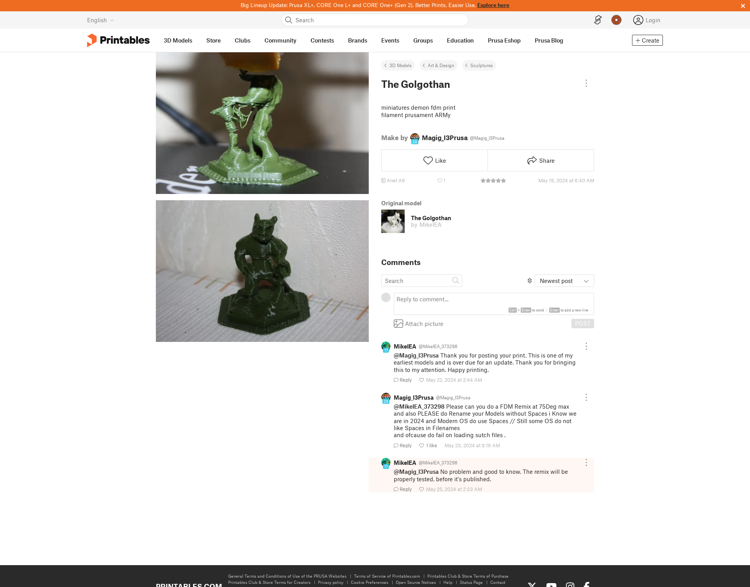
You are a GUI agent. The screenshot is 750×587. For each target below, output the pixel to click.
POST (583, 323)
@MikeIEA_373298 (419, 406)
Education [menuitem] (460, 40)
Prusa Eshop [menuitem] (504, 40)
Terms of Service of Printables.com (387, 575)
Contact (497, 582)
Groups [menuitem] (423, 40)
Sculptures (481, 65)
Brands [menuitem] (357, 40)
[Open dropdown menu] (586, 83)
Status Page (471, 582)
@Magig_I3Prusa (416, 355)
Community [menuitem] (280, 40)
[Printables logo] (118, 40)
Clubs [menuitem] (242, 40)
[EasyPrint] (598, 20)
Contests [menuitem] (322, 40)
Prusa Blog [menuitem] (549, 40)
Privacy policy (330, 582)
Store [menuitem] (213, 40)
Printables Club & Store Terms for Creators (269, 582)
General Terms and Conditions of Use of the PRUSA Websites (287, 575)
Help (447, 582)
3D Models (400, 65)
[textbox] (494, 304)
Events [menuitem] (390, 40)
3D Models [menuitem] (178, 40)
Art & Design (441, 65)
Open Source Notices (416, 582)
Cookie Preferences (369, 582)
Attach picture (424, 323)
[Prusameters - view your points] (616, 20)
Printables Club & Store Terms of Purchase (468, 575)
